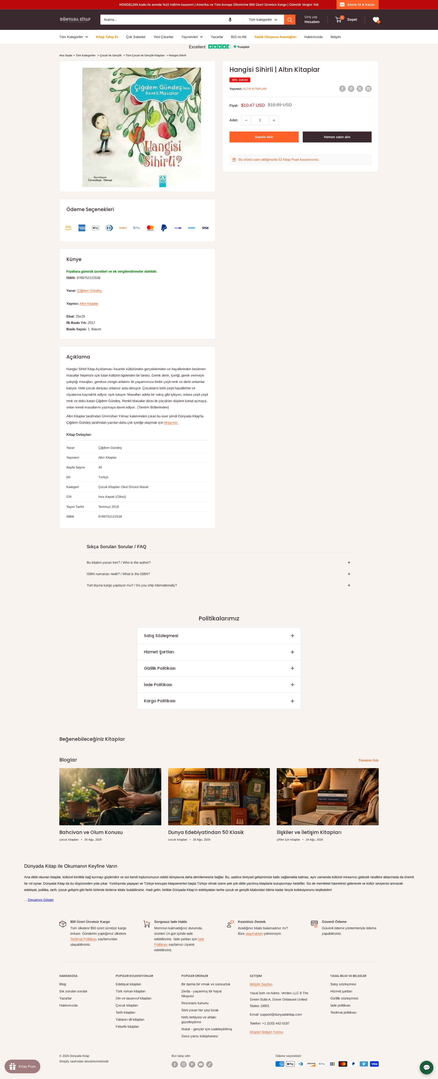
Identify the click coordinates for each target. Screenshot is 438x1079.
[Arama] (289, 20)
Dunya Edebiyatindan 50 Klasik (206, 832)
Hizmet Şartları (159, 652)
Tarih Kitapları (125, 1012)
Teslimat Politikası (83, 939)
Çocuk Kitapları (127, 1005)
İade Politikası (158, 684)
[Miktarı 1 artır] (274, 120)
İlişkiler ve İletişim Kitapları (309, 832)
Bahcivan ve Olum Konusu (91, 832)
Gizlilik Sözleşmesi (344, 998)
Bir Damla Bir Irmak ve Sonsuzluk (205, 984)
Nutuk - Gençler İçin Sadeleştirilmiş (206, 1029)
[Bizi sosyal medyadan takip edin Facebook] (175, 1064)
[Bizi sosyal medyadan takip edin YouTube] (201, 1064)
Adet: (233, 120)
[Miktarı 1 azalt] (246, 120)
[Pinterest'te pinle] (351, 88)
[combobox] (171, 20)
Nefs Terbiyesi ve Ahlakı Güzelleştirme (198, 1019)
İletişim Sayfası (261, 984)
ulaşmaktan (254, 933)
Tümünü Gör (369, 760)
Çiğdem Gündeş (89, 290)
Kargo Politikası (159, 701)
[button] (230, 20)
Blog (62, 984)
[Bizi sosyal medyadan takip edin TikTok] (209, 1064)
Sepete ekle (264, 137)
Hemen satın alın (337, 137)
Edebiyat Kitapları (128, 984)
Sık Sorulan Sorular (73, 991)
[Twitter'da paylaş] (360, 88)
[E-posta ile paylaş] (368, 88)
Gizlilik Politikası (159, 668)
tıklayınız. (171, 422)
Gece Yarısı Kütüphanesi (199, 1036)
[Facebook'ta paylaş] (342, 88)
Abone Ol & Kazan (361, 4)
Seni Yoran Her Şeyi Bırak (200, 1010)
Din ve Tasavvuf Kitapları (133, 998)
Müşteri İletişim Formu (266, 1032)
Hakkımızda (68, 1005)
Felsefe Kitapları (127, 1026)
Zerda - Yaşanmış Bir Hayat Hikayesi (201, 993)
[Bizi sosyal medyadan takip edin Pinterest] (192, 1064)
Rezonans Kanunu (195, 1003)
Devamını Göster (41, 900)
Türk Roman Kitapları (131, 991)
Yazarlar (65, 998)
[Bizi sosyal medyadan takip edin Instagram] (183, 1064)
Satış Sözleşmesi (161, 635)
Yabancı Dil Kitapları (130, 1019)
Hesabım (312, 22)
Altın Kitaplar (254, 88)
